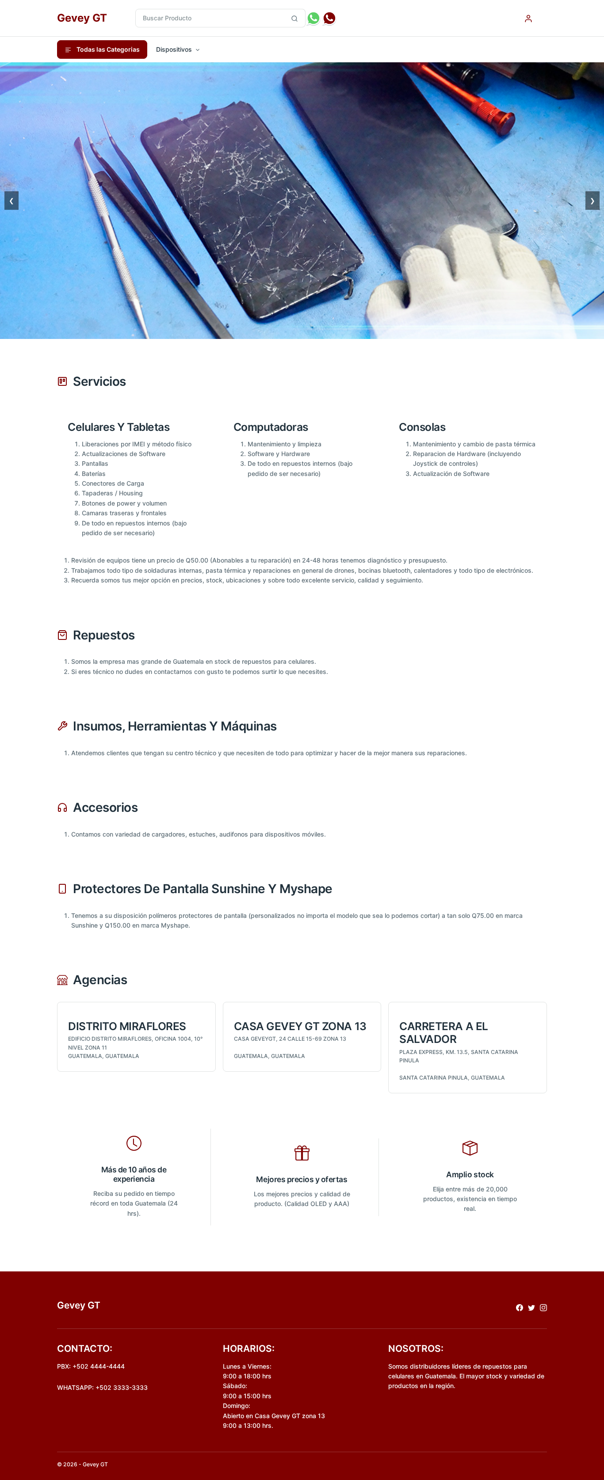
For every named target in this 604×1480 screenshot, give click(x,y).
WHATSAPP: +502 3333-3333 (102, 1387)
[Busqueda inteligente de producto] (295, 18)
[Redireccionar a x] (531, 1307)
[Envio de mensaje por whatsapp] (313, 18)
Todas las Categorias (107, 49)
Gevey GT (82, 17)
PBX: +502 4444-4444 (91, 1366)
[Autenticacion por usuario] (528, 18)
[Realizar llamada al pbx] (329, 18)
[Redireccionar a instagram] (543, 1307)
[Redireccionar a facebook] (519, 1307)
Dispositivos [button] (174, 49)
